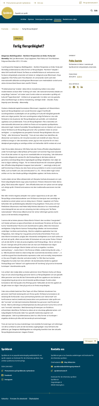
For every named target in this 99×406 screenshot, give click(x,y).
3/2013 (79, 77)
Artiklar (23, 19)
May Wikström (69, 362)
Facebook (8, 375)
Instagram (8, 379)
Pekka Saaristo (75, 60)
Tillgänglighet (34, 398)
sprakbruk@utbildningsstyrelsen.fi (67, 366)
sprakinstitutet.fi (59, 371)
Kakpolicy (4, 398)
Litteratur (57, 19)
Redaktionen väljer (70, 19)
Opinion (31, 19)
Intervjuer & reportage (43, 19)
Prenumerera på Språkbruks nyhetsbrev (18, 371)
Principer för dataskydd (18, 398)
